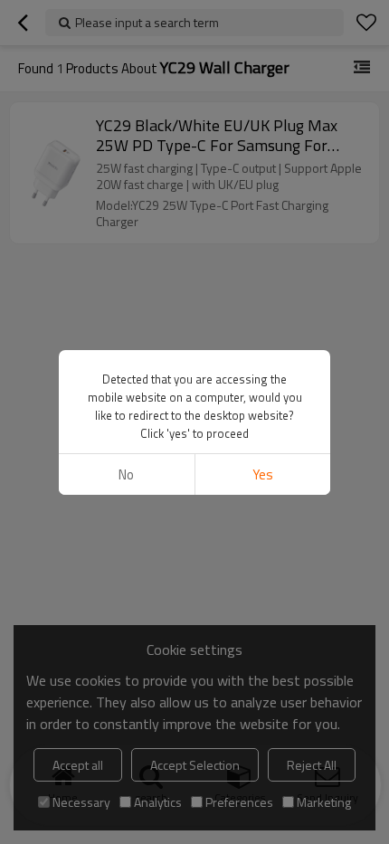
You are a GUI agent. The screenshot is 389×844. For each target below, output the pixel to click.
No (126, 474)
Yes (262, 474)
